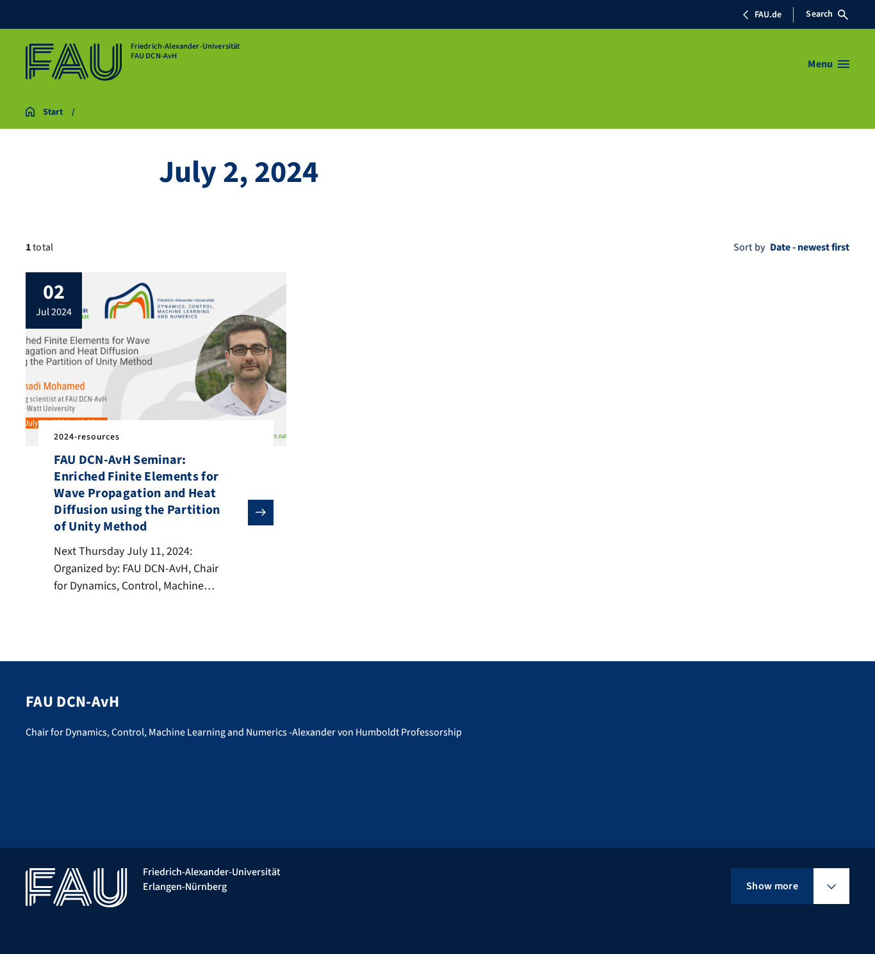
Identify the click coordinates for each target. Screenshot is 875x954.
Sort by (749, 247)
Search (819, 14)
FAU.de (768, 14)
